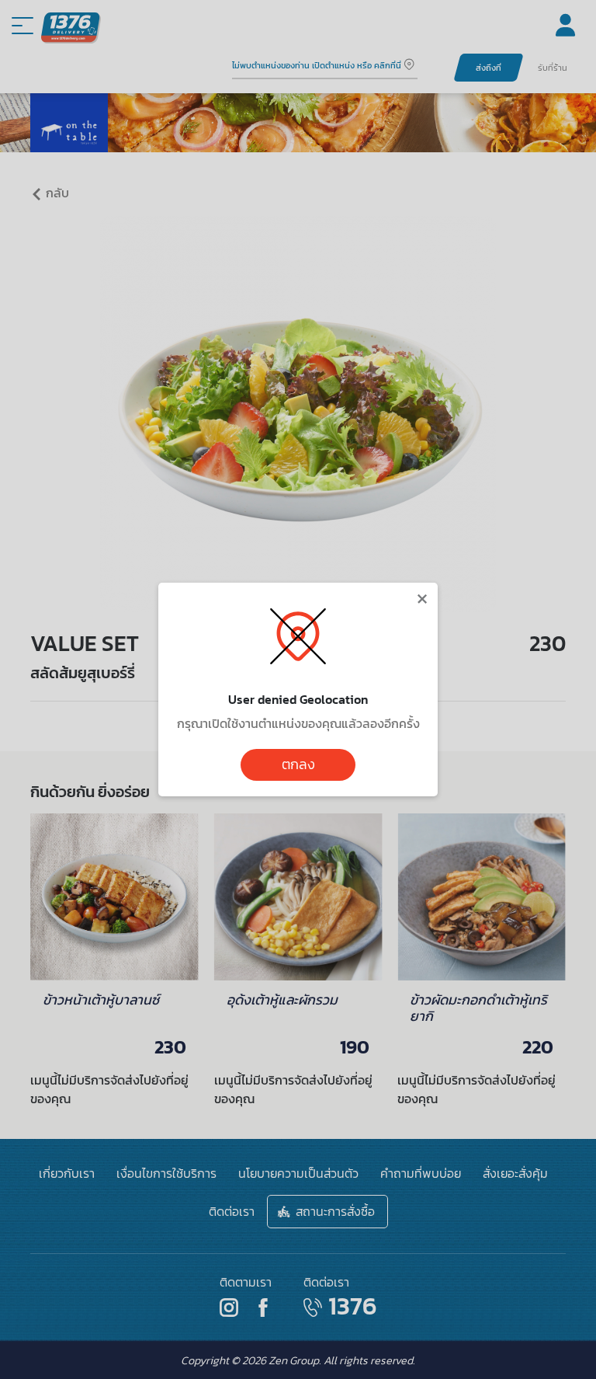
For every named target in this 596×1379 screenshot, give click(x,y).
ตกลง (298, 764)
